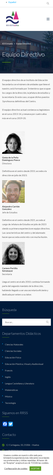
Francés (9, 370)
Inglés (8, 377)
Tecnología (10, 403)
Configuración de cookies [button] (15, 468)
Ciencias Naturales (14, 344)
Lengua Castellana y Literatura (19, 383)
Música (8, 396)
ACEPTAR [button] (35, 468)
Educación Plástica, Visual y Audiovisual (24, 364)
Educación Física (13, 357)
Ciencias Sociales (13, 351)
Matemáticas (11, 390)
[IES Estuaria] (22, 19)
